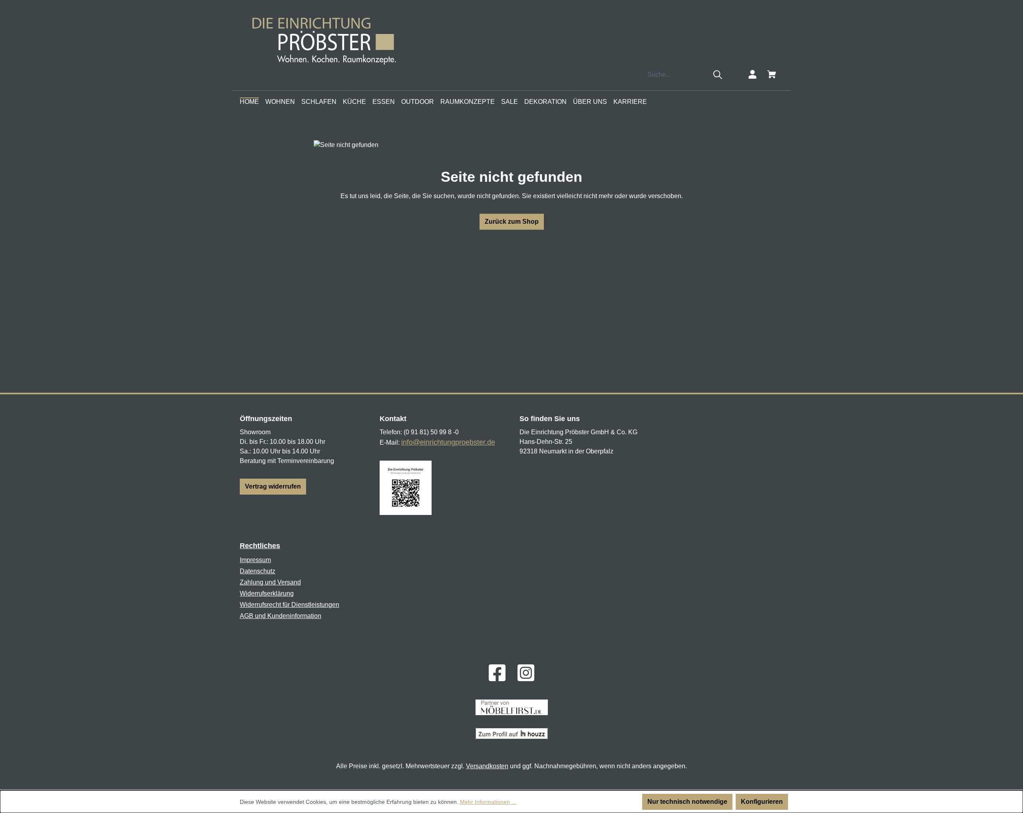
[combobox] (676, 74)
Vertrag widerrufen (273, 486)
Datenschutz (257, 571)
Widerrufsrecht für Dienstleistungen (289, 604)
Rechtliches (260, 546)
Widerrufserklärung (267, 593)
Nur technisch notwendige (687, 801)
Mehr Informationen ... (488, 802)
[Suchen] (718, 74)
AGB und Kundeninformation (280, 615)
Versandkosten (487, 766)
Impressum (255, 560)
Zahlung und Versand (270, 582)
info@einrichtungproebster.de (448, 442)
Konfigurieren (762, 801)
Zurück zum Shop (512, 221)
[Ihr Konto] (752, 74)
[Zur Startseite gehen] (327, 39)
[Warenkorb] (771, 74)
